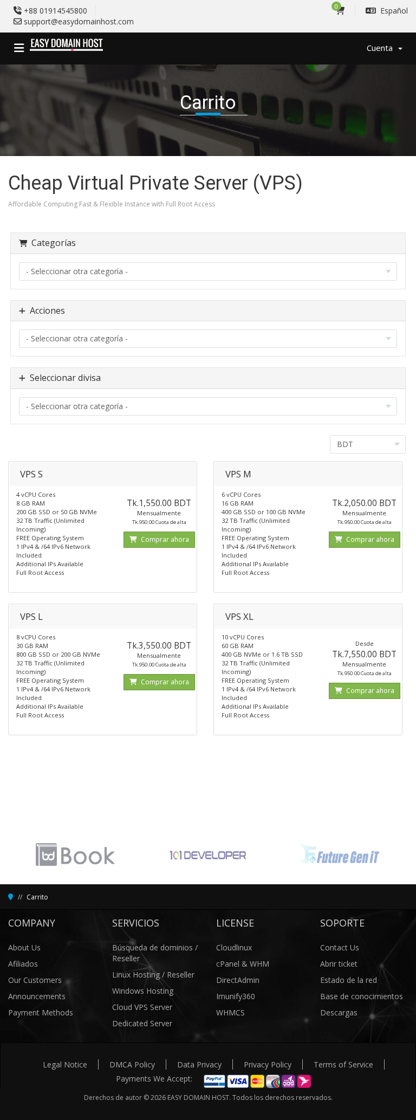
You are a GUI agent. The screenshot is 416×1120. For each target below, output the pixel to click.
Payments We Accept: (154, 1078)
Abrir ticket (339, 964)
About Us (24, 947)
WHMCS (230, 1012)
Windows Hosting (142, 991)
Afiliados (23, 964)
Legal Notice (65, 1064)
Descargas (339, 1012)
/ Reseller (178, 974)
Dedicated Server (142, 1023)
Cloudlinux (234, 947)
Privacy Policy (267, 1064)
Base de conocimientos (361, 996)
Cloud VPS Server (142, 1007)
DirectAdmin (237, 980)
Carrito (37, 897)
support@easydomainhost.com (79, 21)
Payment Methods (40, 1012)
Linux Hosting (137, 974)
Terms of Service (343, 1064)
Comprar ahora (164, 539)
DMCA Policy (132, 1064)
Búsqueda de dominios (153, 947)
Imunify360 (235, 996)
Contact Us (339, 947)
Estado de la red (348, 980)
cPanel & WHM (242, 964)
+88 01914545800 (55, 10)
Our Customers (35, 980)
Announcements (37, 996)
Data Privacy (199, 1064)
